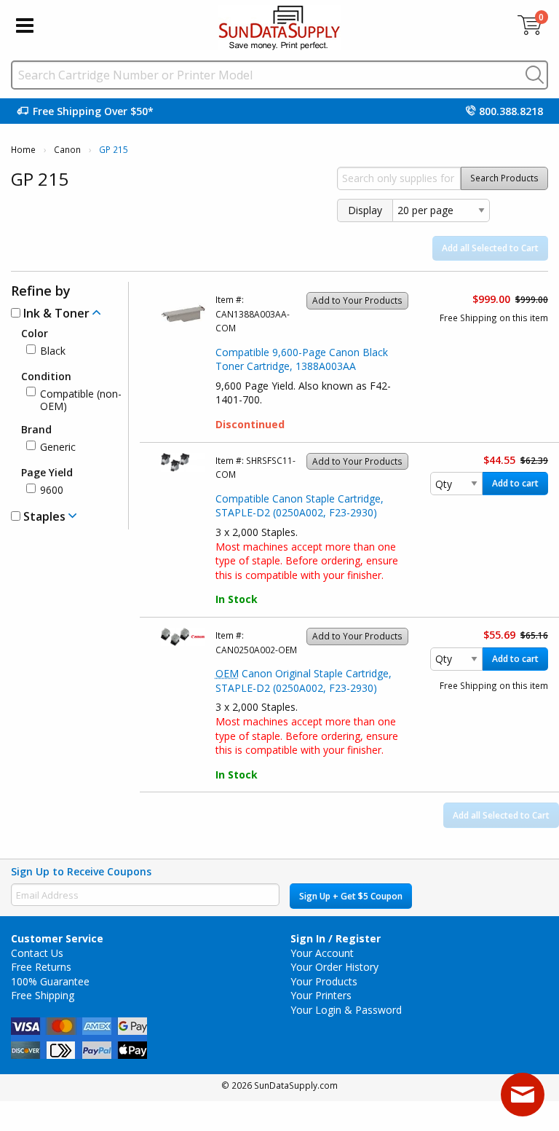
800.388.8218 (511, 111)
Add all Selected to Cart (490, 248)
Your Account (322, 953)
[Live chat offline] (522, 1094)
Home (23, 149)
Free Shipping (42, 995)
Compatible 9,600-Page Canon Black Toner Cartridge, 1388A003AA (301, 359)
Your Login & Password (346, 1010)
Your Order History (334, 967)
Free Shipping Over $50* (93, 111)
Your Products (323, 981)
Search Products (504, 178)
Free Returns (41, 967)
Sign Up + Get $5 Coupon (351, 896)
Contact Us (37, 953)
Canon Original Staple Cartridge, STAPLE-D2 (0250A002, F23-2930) (303, 680)
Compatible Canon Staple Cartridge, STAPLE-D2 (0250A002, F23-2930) (299, 506)
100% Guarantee (50, 981)
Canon (67, 149)
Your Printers (321, 995)
